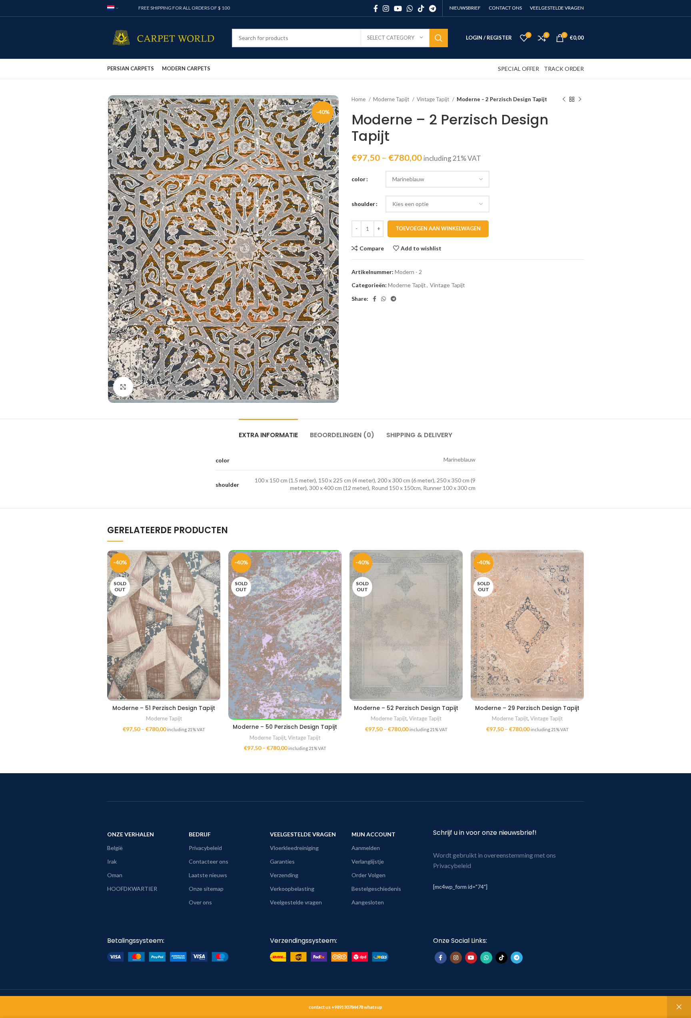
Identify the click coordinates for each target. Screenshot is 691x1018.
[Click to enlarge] (123, 387)
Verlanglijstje (367, 861)
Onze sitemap (206, 888)
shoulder (363, 203)
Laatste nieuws (208, 875)
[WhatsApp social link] (409, 8)
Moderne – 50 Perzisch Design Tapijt (285, 727)
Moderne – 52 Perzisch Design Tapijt (406, 708)
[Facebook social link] (375, 8)
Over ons (200, 902)
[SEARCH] (438, 38)
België (115, 847)
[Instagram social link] (385, 8)
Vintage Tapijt (433, 99)
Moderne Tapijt (391, 99)
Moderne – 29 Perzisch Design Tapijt (527, 708)
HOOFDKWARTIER (132, 888)
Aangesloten (367, 902)
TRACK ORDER (564, 68)
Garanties (282, 861)
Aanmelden (365, 847)
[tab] (268, 431)
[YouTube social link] (397, 8)
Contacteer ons (208, 861)
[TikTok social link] (421, 8)
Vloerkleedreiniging (294, 847)
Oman (114, 875)
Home (359, 99)
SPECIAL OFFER (518, 68)
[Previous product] (564, 100)
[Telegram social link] (432, 8)
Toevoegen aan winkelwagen (438, 228)
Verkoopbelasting (292, 888)
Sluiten (679, 1007)
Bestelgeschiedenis (376, 888)
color (358, 179)
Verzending (284, 875)
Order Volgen (368, 875)
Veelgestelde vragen (296, 902)
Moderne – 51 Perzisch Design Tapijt (163, 708)
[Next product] (580, 100)
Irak (112, 861)
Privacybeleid (205, 847)
